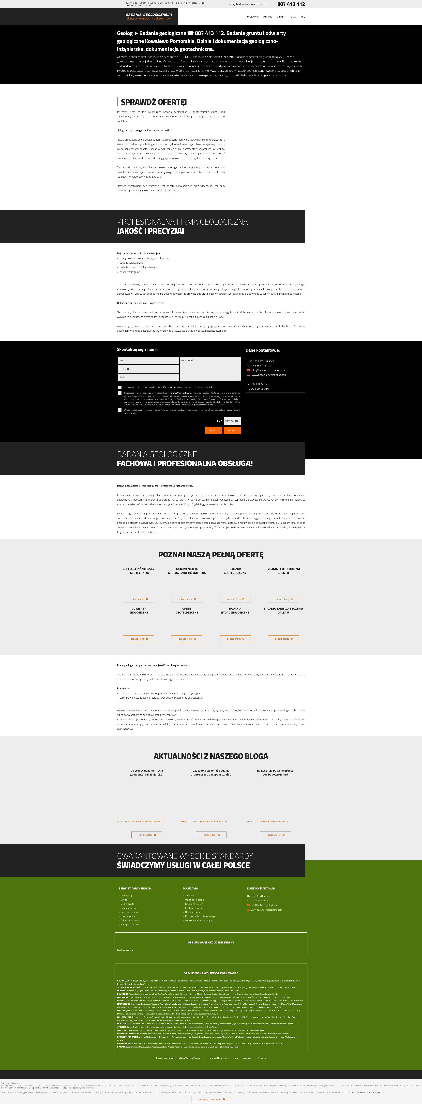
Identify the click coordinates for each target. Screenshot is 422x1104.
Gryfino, (241, 987)
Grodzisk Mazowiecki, (165, 1007)
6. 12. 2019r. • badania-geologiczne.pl (140, 821)
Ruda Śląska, (231, 1010)
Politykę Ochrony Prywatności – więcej (17, 1088)
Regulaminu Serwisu (174, 387)
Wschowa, (130, 990)
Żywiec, (128, 1010)
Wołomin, (253, 1007)
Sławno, (185, 987)
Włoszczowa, (138, 1030)
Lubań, (254, 980)
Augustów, (156, 1047)
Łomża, (197, 1047)
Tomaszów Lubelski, (211, 1023)
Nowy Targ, (219, 997)
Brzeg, (209, 1027)
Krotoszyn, (148, 1017)
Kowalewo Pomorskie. (125, 950)
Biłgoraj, (175, 1023)
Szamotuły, (155, 1020)
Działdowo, (233, 1033)
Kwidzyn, (193, 994)
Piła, (127, 1020)
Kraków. (287, 997)
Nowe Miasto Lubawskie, (254, 1033)
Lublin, (130, 1023)
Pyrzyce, (192, 987)
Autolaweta (190, 896)
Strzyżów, (229, 1043)
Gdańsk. (274, 994)
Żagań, (141, 990)
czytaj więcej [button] (145, 835)
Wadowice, (227, 997)
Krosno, (158, 1043)
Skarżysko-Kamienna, (225, 1030)
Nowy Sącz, (182, 997)
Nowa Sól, (194, 990)
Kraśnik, (261, 1023)
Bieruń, (141, 1010)
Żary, (136, 990)
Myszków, (155, 1010)
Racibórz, (177, 1010)
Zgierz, (135, 1000)
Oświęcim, (236, 997)
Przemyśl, (190, 1043)
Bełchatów (173, 1000)
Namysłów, (194, 1027)
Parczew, (148, 1023)
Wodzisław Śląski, (166, 1010)
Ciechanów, (194, 1007)
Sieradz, (231, 1000)
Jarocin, (135, 1017)
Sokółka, (229, 1047)
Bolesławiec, (295, 980)
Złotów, (140, 1020)
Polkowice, (121, 984)
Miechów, (142, 997)
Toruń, (295, 1037)
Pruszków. (278, 1007)
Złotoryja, (236, 980)
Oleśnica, (171, 980)
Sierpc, (200, 1004)
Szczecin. (294, 987)
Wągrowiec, (133, 1020)
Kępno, (140, 1017)
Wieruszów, (245, 1000)
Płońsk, (235, 1004)
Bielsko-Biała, (175, 1013)
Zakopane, (134, 997)
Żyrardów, (134, 1004)
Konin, (198, 1017)
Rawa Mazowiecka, (296, 1000)
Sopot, (262, 994)
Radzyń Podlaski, (158, 1023)
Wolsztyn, (287, 1017)
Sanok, (163, 1043)
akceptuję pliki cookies (210, 1099)
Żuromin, (147, 1004)
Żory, (238, 1010)
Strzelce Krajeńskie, (177, 990)
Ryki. (291, 1023)
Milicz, (177, 980)
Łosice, (135, 1007)
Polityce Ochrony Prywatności (183, 392)
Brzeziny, (129, 1000)
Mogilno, (225, 1037)
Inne (236, 1057)
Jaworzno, (263, 1010)
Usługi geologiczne (194, 900)
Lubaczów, (182, 1043)
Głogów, (133, 984)
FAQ (303, 17)
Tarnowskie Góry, (143, 1013)
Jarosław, (174, 1043)
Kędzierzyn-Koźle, (171, 1027)
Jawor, (271, 980)
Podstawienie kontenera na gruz (201, 916)
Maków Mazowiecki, (125, 1007)
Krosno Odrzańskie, (216, 990)
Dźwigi (124, 900)
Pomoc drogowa (129, 908)
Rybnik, (243, 1010)
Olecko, (216, 1033)
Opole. (214, 1027)
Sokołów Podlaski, (182, 1004)
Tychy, (298, 1010)
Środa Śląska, (150, 980)
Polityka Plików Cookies (219, 1057)
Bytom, (166, 1013)
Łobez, (151, 987)
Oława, (164, 980)
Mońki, (142, 1047)
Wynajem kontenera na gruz (199, 920)
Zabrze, (183, 1013)
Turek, (209, 1017)
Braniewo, (272, 1033)
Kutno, (273, 1000)
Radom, (247, 1007)
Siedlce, (205, 1004)
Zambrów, (163, 1047)
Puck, (167, 994)
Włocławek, (289, 1037)
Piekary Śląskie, (130, 1013)
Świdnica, (198, 980)
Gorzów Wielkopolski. (232, 990)
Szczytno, (144, 1033)
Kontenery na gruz (194, 908)
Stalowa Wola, (269, 1043)
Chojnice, (232, 994)
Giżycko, (222, 1033)
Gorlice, (198, 997)
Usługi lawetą (127, 904)
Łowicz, (286, 1000)
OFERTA (280, 17)
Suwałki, (131, 1047)
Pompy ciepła (127, 896)
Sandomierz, (155, 1030)
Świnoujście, (144, 987)
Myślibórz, (204, 987)
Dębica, (244, 1043)
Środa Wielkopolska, (167, 1020)
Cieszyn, (148, 1010)
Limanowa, (191, 997)
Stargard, (179, 987)
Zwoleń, (141, 1004)
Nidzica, (151, 1033)
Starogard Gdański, (211, 994)
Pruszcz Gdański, (135, 994)
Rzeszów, (237, 1043)
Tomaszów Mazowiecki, (199, 1000)
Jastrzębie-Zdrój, (252, 1010)
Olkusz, (243, 997)
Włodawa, (168, 1023)
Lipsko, (140, 1007)
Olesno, (143, 1027)
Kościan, (247, 1017)
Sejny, (137, 1047)
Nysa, (187, 1027)
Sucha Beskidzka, (208, 997)
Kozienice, (147, 1007)
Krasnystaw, (199, 1023)
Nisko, (261, 1043)
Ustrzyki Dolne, (137, 1043)
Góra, (230, 980)
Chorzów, (222, 1010)
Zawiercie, (285, 1010)
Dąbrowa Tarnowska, (263, 997)
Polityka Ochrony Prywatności (191, 1057)
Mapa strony (248, 1057)
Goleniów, (254, 987)
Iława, (266, 1033)
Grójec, (154, 1007)
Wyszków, (155, 1004)
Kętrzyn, (181, 1033)
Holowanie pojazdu (194, 912)
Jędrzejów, (177, 1030)
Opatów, (170, 1030)
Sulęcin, (166, 990)
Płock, (210, 1007)
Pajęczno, (216, 1000)
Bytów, (180, 994)
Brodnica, (142, 1037)
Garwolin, (185, 1007)
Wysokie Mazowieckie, (176, 1047)
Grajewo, (148, 1047)
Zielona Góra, (148, 990)
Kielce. (262, 1030)
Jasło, (153, 1043)
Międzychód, (262, 1017)
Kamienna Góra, (263, 980)
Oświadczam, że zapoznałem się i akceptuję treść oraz (168, 387)
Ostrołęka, (258, 1004)
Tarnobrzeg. (279, 1043)
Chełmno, (149, 1037)
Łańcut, (215, 1043)
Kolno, (202, 1047)
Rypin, (168, 1037)
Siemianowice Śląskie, (201, 1010)
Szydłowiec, (170, 1004)
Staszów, (146, 1030)
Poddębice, (224, 1000)
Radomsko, (186, 1000)
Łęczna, (236, 1023)
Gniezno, (188, 1017)
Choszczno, (278, 987)
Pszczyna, (134, 1010)
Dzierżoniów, (214, 980)
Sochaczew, (193, 1004)
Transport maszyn (130, 925)
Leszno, (253, 1017)
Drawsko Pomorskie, (265, 987)
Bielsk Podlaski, (219, 1047)
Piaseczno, (216, 1007)
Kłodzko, (205, 980)
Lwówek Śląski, (245, 980)
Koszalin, (212, 987)
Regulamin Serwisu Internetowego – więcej (56, 1088)
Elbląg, (278, 1033)
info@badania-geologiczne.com (248, 4)
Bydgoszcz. (121, 1040)
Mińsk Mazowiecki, (294, 1004)
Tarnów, (281, 997)
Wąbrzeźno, (176, 1037)
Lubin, (127, 984)
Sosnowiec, (197, 1013)
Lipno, (201, 1037)
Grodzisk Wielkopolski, (235, 1017)
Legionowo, (231, 1007)
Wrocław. (146, 984)
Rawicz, (280, 1017)
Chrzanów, (250, 997)
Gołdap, (206, 1033)
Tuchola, (272, 1037)
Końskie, (256, 1030)
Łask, (210, 1000)
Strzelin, (158, 980)
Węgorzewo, (198, 1033)
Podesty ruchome (130, 912)
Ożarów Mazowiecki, (265, 1007)
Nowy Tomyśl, (272, 1017)
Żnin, (245, 1037)
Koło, (194, 1017)
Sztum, (226, 994)
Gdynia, (268, 994)
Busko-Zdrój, (201, 1030)
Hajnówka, (209, 1047)
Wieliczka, (150, 997)
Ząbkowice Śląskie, (187, 980)
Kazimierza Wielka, (189, 1030)
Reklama (262, 1057)
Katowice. (215, 1013)
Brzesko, (274, 997)
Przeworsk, (198, 1043)
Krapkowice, (151, 1027)
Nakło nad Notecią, (236, 1037)
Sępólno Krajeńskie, (255, 1037)
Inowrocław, (217, 1037)
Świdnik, (242, 1023)
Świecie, (266, 1037)
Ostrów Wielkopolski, (160, 1017)
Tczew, (221, 994)
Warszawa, (240, 1007)
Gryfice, (247, 987)
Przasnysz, (228, 1004)
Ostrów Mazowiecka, (246, 1004)
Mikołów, (120, 1013)
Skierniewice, (266, 1000)
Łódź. (180, 1000)
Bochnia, (174, 997)
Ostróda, (241, 1033)
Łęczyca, (280, 1000)
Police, (197, 987)
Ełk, (227, 1033)
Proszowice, (158, 997)
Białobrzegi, (203, 1007)
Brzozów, (147, 1043)
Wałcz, (156, 987)
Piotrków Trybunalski (154, 1000)
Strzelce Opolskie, (133, 1027)
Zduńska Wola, (255, 1000)
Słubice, (187, 990)
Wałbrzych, (224, 980)
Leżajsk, (250, 1043)
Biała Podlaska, (138, 1023)
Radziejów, (208, 1037)
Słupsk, (257, 994)
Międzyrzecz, (203, 990)
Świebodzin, (158, 990)
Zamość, (222, 1023)
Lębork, (186, 994)
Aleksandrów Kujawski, (190, 1037)
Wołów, (134, 980)
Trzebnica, (141, 980)
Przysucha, (219, 1004)
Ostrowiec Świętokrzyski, (243, 1030)
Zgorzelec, (287, 980)
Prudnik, (181, 1027)
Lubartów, (229, 1023)
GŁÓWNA (253, 17)
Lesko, (168, 1043)
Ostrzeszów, (173, 1017)
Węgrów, (163, 1004)
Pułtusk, (212, 1004)
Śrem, (177, 1020)
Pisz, (211, 1033)
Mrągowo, (158, 1033)
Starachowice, (212, 1030)
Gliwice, (189, 1013)
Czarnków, (121, 1020)
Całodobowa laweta (130, 920)
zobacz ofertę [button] (137, 599)
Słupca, (204, 1017)
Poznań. (188, 1020)
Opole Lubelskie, (277, 1023)
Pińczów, (163, 1030)
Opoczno (165, 1000)
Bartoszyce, (189, 1033)
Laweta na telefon (194, 904)
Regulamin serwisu (164, 1057)
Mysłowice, (214, 1010)
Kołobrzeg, (220, 987)
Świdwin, (162, 987)
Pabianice (142, 1000)
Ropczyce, (222, 1043)
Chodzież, (295, 1017)
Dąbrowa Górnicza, (274, 1010)
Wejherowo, (173, 994)
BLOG (294, 17)
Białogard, (286, 987)
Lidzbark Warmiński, (170, 1033)
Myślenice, (167, 997)
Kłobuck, (161, 1013)
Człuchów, (240, 994)
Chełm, (181, 1023)
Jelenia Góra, (278, 980)
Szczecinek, (171, 987)
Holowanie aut (128, 916)
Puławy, (286, 1023)
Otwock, (224, 1007)
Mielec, (255, 1043)
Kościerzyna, (249, 994)
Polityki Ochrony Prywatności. (201, 387)
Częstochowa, (206, 1013)
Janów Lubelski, (252, 1023)
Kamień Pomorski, (230, 987)
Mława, (284, 1004)
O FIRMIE (267, 17)
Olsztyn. (285, 1033)
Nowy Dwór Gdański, (157, 994)
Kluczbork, (160, 1027)
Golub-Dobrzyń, (160, 1037)
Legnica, (140, 984)
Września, (216, 1017)
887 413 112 (291, 4)
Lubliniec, (153, 1013)
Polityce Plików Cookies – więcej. (366, 1092)
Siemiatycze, (189, 1047)
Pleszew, (181, 1017)
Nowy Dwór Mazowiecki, (271, 1004)
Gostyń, (223, 1017)
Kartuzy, (145, 994)
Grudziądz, (280, 1037)
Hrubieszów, (189, 1023)
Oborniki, (147, 1020)
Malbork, (200, 994)
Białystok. (236, 1047)
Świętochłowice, (187, 1010)
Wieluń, (238, 1000)
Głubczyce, (202, 1027)
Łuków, (267, 1023)
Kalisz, (182, 1020)
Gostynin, (178, 1007)
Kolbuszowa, (207, 1043)
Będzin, (292, 1010)
